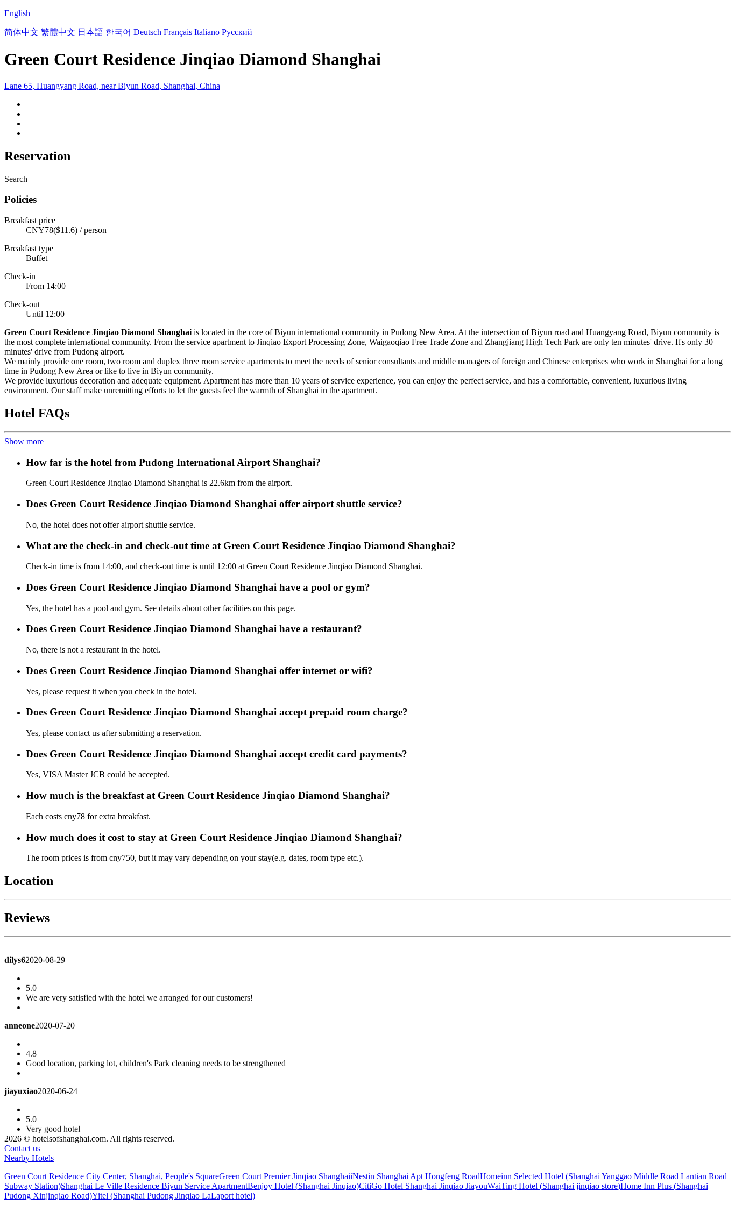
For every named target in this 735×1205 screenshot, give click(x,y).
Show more (24, 441)
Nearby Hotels (29, 1158)
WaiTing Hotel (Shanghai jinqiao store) (553, 1185)
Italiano (207, 32)
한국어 (118, 32)
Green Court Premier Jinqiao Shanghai (284, 1176)
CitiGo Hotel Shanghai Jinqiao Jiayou (423, 1185)
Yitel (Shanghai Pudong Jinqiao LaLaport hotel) (173, 1195)
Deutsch (147, 32)
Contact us (22, 1148)
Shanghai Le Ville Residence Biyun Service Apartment (154, 1185)
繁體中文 (58, 32)
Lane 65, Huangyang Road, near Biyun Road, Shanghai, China (112, 85)
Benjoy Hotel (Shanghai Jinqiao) (303, 1185)
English (17, 13)
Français (178, 32)
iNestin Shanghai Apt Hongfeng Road (415, 1176)
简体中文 (21, 32)
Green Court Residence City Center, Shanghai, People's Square (111, 1176)
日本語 (90, 32)
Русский (237, 32)
